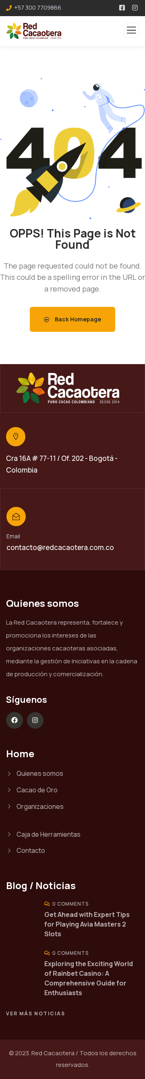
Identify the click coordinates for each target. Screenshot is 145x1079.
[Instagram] (35, 720)
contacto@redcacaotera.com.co (60, 547)
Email (13, 536)
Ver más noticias (35, 1013)
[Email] (16, 516)
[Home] (72, 388)
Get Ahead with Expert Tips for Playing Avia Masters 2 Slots (87, 924)
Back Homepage (77, 319)
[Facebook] (14, 720)
